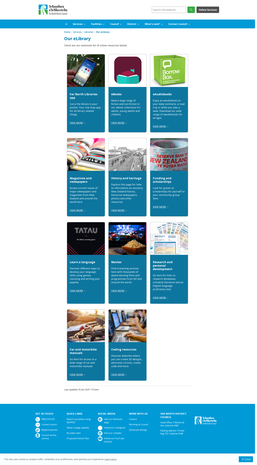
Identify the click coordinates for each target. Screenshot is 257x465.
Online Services (208, 9)
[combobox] (169, 10)
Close (248, 459)
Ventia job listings (138, 429)
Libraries (88, 32)
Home (67, 32)
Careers (133, 419)
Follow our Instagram (114, 427)
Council (114, 24)
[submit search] (191, 10)
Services (78, 24)
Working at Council (138, 424)
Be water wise (74, 433)
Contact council (177, 24)
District (131, 24)
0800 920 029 (48, 419)
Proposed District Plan (78, 438)
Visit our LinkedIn (113, 433)
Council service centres (48, 437)
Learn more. (111, 459)
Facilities (96, 24)
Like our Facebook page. (113, 421)
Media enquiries (49, 429)
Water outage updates (78, 427)
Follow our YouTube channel (114, 440)
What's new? (152, 24)
